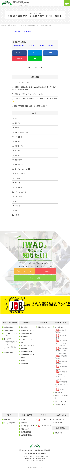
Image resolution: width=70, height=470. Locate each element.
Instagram (58, 422)
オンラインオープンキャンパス (24, 82)
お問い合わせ (25, 429)
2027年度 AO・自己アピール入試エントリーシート (62, 343)
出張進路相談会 (26, 432)
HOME (4, 25)
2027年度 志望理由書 (61, 357)
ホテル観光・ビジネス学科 (10, 334)
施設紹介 (24, 360)
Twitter (35, 53)
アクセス (24, 342)
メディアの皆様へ (9, 423)
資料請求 (47, 271)
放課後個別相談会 (27, 435)
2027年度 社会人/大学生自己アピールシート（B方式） (62, 375)
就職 (16, 210)
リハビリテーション (21, 201)
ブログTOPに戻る (36, 67)
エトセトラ (18, 187)
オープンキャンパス (25, 271)
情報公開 (7, 420)
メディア (17, 151)
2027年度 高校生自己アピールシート (62, 384)
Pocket (19, 58)
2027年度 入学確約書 (61, 368)
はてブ (50, 53)
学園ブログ (58, 420)
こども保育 (40, 45)
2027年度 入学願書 (61, 336)
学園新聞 (24, 348)
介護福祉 (50, 45)
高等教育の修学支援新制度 (27, 356)
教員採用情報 (59, 433)
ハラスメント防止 (27, 339)
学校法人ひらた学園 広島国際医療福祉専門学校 (35, 450)
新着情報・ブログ (12, 25)
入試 (16, 118)
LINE (35, 58)
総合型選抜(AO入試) (21, 132)
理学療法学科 (19, 160)
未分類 (17, 215)
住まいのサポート (60, 401)
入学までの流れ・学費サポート (61, 396)
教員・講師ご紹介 (27, 333)
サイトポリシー (46, 425)
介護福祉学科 (19, 146)
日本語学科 (18, 137)
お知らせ (17, 141)
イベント (17, 183)
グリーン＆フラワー (21, 192)
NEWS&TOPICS (20, 45)
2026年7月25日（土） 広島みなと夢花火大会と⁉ (30, 106)
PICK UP (31, 45)
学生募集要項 (59, 327)
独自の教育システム (27, 330)
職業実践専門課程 (27, 352)
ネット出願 (36, 278)
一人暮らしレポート (27, 345)
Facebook (19, 53)
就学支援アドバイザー (61, 405)
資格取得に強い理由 (44, 327)
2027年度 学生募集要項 (61, 331)
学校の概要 (24, 327)
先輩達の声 (24, 336)
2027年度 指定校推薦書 (61, 362)
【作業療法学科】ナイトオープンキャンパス (28, 94)
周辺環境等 (24, 363)
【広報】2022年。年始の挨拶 (22, 31)
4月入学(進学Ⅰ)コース (11, 348)
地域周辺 (17, 155)
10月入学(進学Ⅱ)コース (11, 343)
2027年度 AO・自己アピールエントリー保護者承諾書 (62, 350)
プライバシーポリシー (44, 421)
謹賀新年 (17, 123)
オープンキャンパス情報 (23, 169)
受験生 (17, 128)
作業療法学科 (19, 164)
